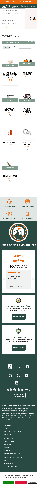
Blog (10, 367)
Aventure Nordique (12, 405)
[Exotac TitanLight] (10, 137)
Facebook (27, 366)
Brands (6, 428)
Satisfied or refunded (10, 466)
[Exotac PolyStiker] (27, 103)
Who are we (7, 425)
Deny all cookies (21, 482)
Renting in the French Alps (12, 431)
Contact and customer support (14, 457)
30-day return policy (27, 219)
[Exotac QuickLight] (10, 68)
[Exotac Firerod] (10, 103)
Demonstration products (12, 453)
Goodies (6, 447)
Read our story (16, 420)
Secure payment (9, 463)
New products (8, 438)
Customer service (9, 206)
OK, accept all (9, 482)
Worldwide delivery (9, 219)
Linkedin (16, 383)
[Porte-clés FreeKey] (27, 137)
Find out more (18, 317)
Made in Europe (9, 441)
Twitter (18, 375)
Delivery (6, 460)
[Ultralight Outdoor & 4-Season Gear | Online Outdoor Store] (4, 6)
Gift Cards (7, 450)
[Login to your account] (30, 18)
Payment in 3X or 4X (28, 206)
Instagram (19, 366)
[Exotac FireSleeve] (27, 67)
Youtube (26, 375)
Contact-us (7, 434)
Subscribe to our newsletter (18, 395)
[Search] (26, 18)
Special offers (8, 444)
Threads (10, 375)
